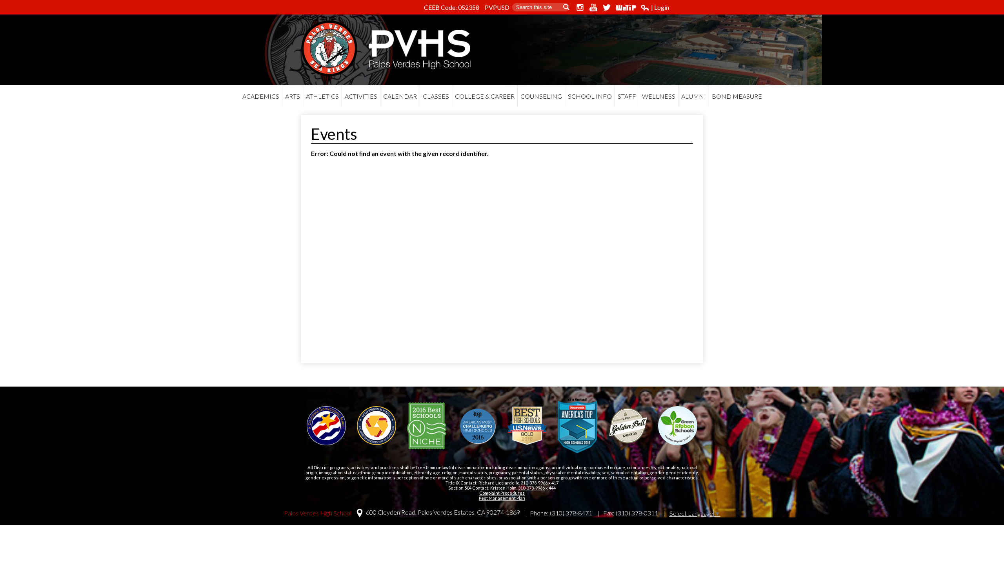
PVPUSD (497, 7)
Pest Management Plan (502, 498)
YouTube (593, 7)
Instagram (580, 7)
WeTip (626, 7)
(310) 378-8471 (571, 513)
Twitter (607, 7)
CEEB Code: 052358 (451, 7)
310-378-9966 (534, 482)
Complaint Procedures (502, 492)
